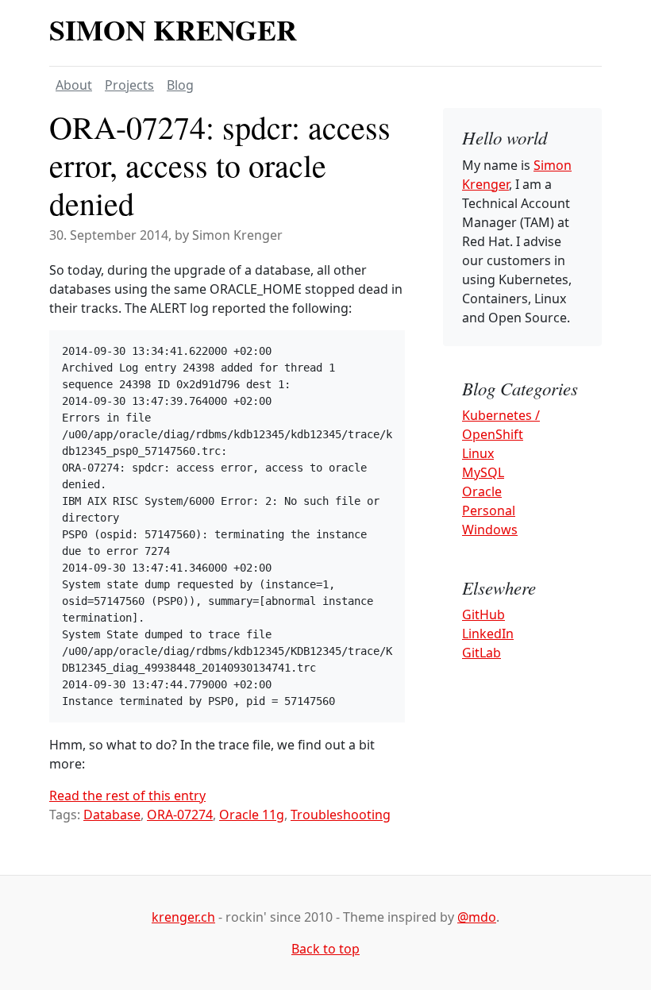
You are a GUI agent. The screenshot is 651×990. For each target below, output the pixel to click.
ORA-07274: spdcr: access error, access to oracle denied (220, 165)
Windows (490, 529)
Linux (478, 453)
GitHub (483, 614)
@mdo (476, 917)
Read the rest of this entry (127, 795)
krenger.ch (183, 917)
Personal (488, 510)
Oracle (482, 491)
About (74, 85)
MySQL (483, 472)
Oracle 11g (251, 814)
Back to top (325, 948)
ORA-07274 (180, 814)
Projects (129, 85)
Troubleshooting (341, 814)
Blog (180, 85)
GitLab (481, 652)
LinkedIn (488, 633)
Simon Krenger (173, 29)
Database (112, 814)
